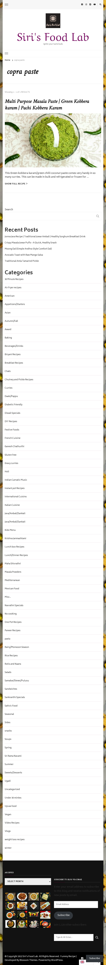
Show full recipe (15, 184)
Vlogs (8, 831)
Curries (8, 388)
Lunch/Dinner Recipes (16, 555)
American (9, 296)
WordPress (57, 960)
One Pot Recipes (13, 622)
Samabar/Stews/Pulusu (17, 681)
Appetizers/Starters (15, 304)
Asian (7, 313)
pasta (7, 639)
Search (9, 210)
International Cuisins (16, 497)
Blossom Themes (28, 960)
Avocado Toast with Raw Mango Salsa (24, 255)
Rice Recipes (11, 656)
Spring (8, 748)
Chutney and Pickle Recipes (19, 380)
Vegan (8, 814)
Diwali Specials (12, 413)
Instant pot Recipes (15, 488)
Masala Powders (13, 572)
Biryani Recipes (13, 354)
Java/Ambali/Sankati (15, 513)
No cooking (11, 614)
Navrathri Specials (14, 605)
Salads (8, 672)
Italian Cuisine (12, 505)
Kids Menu (10, 530)
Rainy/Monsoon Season (17, 647)
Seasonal (9, 714)
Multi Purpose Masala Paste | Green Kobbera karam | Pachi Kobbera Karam (47, 104)
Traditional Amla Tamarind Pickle (22, 261)
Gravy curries (11, 463)
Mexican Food (12, 589)
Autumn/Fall (11, 321)
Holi (7, 472)
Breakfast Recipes (14, 363)
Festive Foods (12, 430)
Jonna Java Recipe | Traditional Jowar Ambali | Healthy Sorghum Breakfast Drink (45, 237)
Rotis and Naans (13, 664)
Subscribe (63, 915)
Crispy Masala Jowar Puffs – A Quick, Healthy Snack (31, 243)
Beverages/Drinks (14, 346)
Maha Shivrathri (13, 564)
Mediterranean (12, 580)
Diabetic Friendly (13, 405)
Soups (8, 739)
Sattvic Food (11, 706)
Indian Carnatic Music (16, 480)
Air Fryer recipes (13, 288)
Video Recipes (12, 823)
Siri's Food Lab (53, 35)
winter (8, 848)
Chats (8, 371)
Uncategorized (12, 789)
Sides (7, 722)
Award (8, 329)
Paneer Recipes (12, 630)
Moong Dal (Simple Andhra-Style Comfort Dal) (28, 249)
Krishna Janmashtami (15, 538)
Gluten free (10, 455)
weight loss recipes (15, 839)
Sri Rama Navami (13, 756)
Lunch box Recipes (14, 547)
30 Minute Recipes (14, 279)
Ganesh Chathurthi (14, 446)
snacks (8, 731)
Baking (8, 338)
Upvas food (11, 806)
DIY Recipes (11, 421)
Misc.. (8, 597)
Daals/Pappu (11, 396)
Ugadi (8, 781)
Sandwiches (11, 689)
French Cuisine (12, 438)
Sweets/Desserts (13, 773)
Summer (9, 764)
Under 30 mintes (13, 798)
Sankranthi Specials (15, 697)
